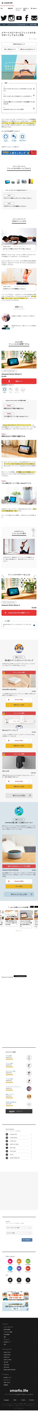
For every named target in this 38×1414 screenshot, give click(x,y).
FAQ (19, 1271)
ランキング (10, 1264)
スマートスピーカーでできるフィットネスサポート (17, 95)
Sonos (11, 1154)
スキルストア (19, 1111)
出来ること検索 (26, 9)
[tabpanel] (26, 919)
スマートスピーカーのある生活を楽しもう (18, 24)
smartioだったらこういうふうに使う (13, 108)
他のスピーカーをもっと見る (19, 894)
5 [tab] (20, 930)
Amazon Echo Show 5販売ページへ (19, 612)
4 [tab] (19, 930)
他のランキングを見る (19, 795)
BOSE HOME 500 (14, 1158)
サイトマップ (7, 1380)
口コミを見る (19, 886)
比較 (19, 1264)
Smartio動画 (28, 1264)
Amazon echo (13, 1134)
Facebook (28, 1283)
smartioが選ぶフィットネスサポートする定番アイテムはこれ (18, 101)
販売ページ (19, 381)
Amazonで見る (19, 699)
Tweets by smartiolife (7, 977)
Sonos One (6, 1367)
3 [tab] (18, 930)
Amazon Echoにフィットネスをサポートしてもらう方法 (17, 625)
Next (36, 907)
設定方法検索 (33, 24)
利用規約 (6, 1385)
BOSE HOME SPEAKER (9, 1369)
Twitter (10, 1283)
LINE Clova (13, 1141)
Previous (32, 907)
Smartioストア (7, 1342)
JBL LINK (12, 1147)
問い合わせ (34, 8)
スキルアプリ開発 (8, 1332)
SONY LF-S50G (14, 1144)
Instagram (19, 1283)
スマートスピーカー (18, 9)
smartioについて (7, 1377)
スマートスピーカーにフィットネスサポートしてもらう (17, 88)
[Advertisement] (19, 954)
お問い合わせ (7, 1382)
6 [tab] (21, 930)
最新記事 (10, 8)
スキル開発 (10, 1271)
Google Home (13, 1137)
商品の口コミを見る (19, 705)
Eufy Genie (13, 1151)
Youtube (23, 1400)
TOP (1, 8)
